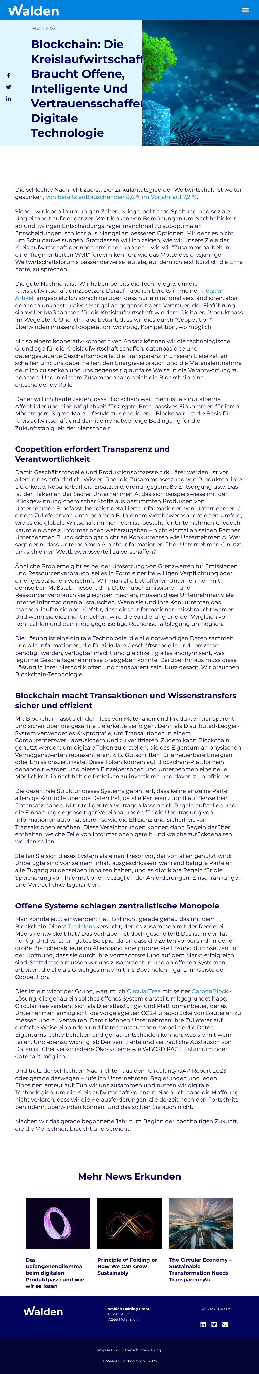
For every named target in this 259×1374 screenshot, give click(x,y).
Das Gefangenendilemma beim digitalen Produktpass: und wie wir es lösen (55, 1273)
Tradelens (81, 926)
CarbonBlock (210, 991)
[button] (245, 10)
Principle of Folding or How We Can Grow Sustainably (127, 1266)
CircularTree (144, 991)
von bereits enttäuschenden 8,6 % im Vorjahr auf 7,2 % (121, 197)
